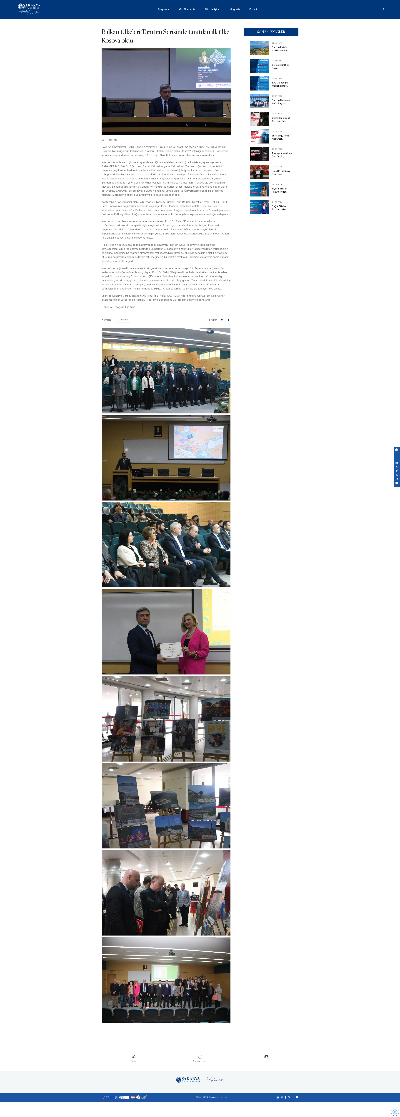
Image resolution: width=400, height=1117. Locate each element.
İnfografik (234, 9)
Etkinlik (253, 9)
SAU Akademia (186, 9)
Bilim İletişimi (212, 9)
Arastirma (111, 139)
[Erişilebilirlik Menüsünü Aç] (395, 1112)
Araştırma (163, 9)
